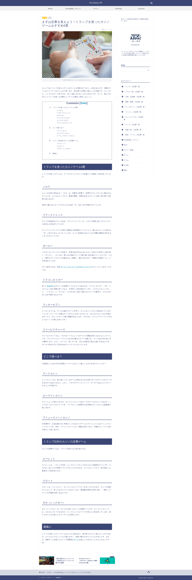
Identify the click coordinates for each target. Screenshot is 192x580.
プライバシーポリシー (47, 577)
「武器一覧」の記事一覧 (132, 130)
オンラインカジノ (64, 133)
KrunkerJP (96, 3)
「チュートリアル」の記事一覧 (134, 118)
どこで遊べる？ (58, 128)
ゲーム (96, 8)
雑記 (125, 170)
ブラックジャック (64, 113)
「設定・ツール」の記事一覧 (134, 135)
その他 (44, 17)
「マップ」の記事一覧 (132, 124)
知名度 (49, 286)
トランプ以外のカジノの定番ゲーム (65, 140)
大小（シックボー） (65, 148)
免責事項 (58, 577)
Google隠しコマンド (73, 8)
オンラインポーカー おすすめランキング (75, 267)
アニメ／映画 (128, 150)
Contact (141, 8)
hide (83, 103)
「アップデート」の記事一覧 (134, 107)
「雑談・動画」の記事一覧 (133, 102)
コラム (126, 160)
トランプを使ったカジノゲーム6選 (65, 107)
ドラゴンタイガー (64, 118)
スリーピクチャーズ (65, 123)
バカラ (60, 110)
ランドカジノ (62, 131)
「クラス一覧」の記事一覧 (133, 92)
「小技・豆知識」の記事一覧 (134, 97)
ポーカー (61, 115)
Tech (125, 145)
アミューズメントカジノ (66, 136)
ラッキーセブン (63, 120)
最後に (55, 153)
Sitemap (118, 8)
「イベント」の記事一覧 (132, 112)
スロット (61, 146)
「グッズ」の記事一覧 (132, 86)
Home (50, 8)
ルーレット (62, 143)
